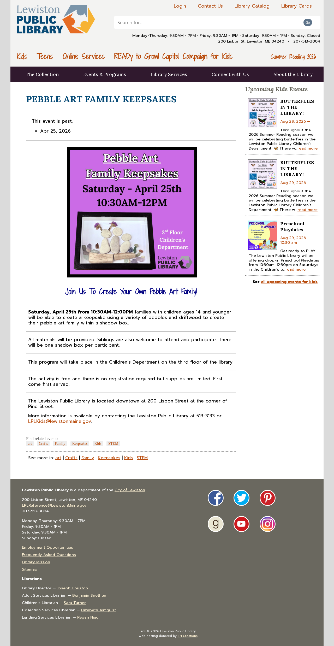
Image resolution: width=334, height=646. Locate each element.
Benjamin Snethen (89, 595)
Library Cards (296, 6)
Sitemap (29, 569)
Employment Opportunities (47, 547)
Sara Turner (75, 603)
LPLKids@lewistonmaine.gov (59, 421)
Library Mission (36, 562)
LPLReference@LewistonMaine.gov (54, 505)
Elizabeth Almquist (98, 610)
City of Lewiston (130, 490)
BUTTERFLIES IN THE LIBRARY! (297, 107)
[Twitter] (241, 498)
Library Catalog (252, 6)
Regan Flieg (88, 617)
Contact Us (210, 6)
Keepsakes (79, 443)
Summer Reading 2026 (293, 56)
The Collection (42, 74)
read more (307, 148)
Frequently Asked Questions (49, 555)
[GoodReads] (216, 524)
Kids (22, 56)
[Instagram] (268, 524)
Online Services (84, 56)
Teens (45, 56)
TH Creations (188, 635)
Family (60, 443)
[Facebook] (216, 498)
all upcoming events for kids (289, 282)
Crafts (43, 443)
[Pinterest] (268, 498)
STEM (113, 443)
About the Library (293, 74)
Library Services (169, 74)
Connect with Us (230, 74)
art (30, 443)
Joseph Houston (72, 588)
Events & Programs (104, 74)
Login (180, 6)
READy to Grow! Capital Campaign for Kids (173, 56)
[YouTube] (241, 524)
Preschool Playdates (292, 227)
